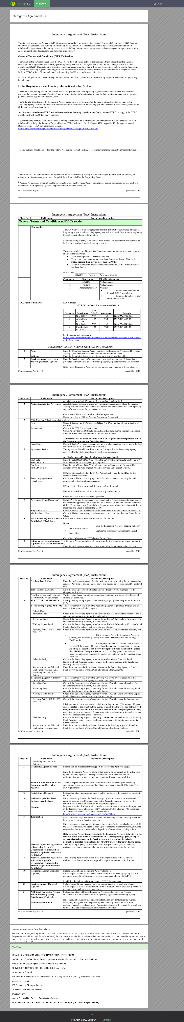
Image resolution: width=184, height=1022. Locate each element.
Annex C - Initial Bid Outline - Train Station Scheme (35, 998)
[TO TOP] (92, 1014)
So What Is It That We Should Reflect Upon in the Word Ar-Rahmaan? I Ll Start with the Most (54, 959)
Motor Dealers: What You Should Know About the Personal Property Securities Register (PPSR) (55, 1002)
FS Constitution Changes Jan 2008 (28, 985)
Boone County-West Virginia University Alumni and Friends (39, 963)
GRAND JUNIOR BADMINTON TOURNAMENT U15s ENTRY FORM (43, 955)
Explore (42, 3)
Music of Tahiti (18, 993)
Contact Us (107, 1019)
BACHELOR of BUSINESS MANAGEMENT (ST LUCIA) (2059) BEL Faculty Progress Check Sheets (57, 976)
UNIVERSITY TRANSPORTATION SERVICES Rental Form (38, 967)
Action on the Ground (22, 972)
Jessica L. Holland (20, 980)
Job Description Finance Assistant (27, 989)
